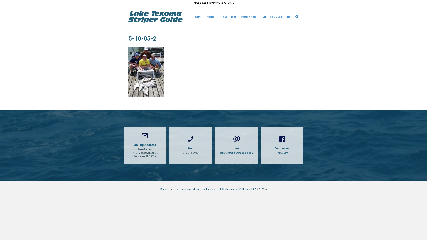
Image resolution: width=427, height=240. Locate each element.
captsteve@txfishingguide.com (237, 153)
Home (198, 17)
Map (264, 189)
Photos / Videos (249, 17)
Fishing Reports (227, 17)
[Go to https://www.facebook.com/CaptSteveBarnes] (282, 145)
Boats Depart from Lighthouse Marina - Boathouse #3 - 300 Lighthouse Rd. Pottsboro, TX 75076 (211, 189)
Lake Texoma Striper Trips (276, 17)
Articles (210, 17)
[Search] (296, 17)
